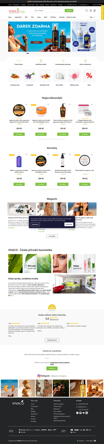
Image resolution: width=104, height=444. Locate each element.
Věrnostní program (59, 414)
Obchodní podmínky (59, 420)
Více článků (52, 236)
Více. (12, 295)
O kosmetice (16, 4)
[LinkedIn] (86, 413)
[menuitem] (11, 17)
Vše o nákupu (57, 411)
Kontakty (60, 4)
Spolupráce (53, 4)
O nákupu (23, 4)
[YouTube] (83, 413)
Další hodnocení (52, 340)
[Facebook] (77, 413)
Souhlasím (69, 224)
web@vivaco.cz (84, 4)
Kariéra (47, 4)
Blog (37, 4)
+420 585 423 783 (72, 4)
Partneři (33, 419)
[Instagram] (80, 413)
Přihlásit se (52, 368)
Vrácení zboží (31, 4)
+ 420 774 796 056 (97, 4)
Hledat (69, 10)
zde (64, 220)
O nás (9, 4)
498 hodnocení (54, 319)
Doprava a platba (59, 404)
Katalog (42, 4)
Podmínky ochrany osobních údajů (62, 417)
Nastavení (35, 224)
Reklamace (57, 409)
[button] (10, 34)
